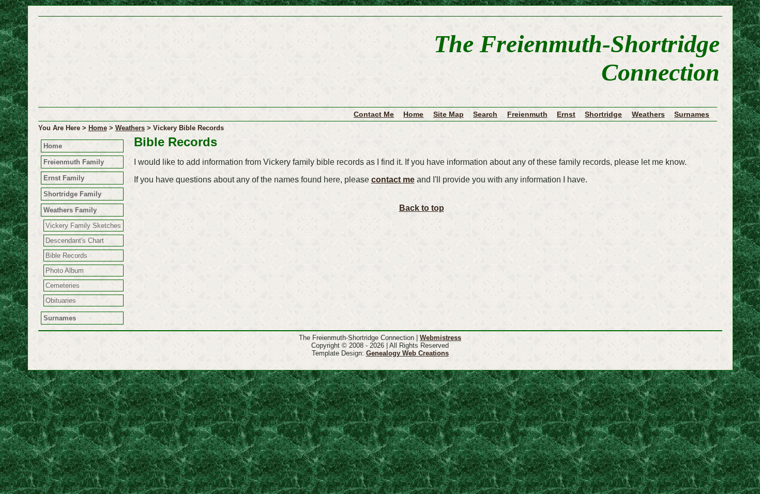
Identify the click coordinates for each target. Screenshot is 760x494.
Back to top (421, 208)
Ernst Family (63, 178)
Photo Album (64, 270)
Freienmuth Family (73, 162)
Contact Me (374, 114)
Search (485, 114)
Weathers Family (70, 210)
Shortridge (603, 114)
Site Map (448, 114)
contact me (393, 179)
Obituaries (60, 300)
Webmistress (440, 338)
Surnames (691, 114)
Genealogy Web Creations (407, 353)
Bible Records (66, 255)
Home (413, 114)
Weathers (648, 114)
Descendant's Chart (74, 240)
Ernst (566, 114)
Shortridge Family (72, 194)
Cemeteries (62, 285)
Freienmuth (527, 114)
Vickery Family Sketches (83, 225)
